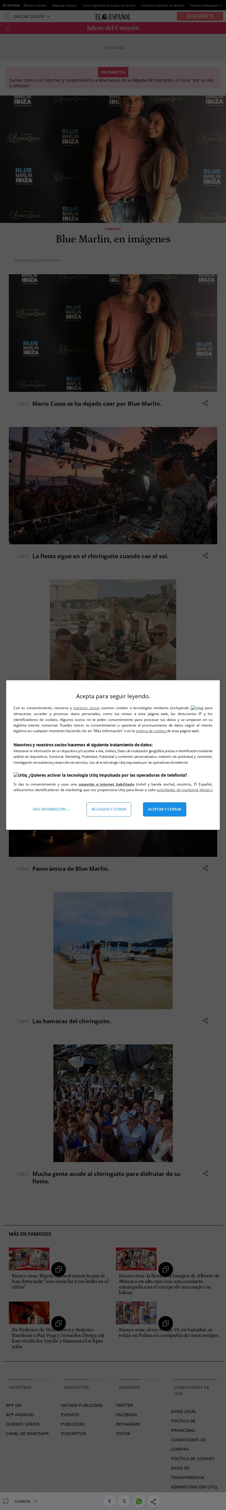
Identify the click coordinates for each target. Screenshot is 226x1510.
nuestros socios (86, 707)
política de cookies (151, 730)
